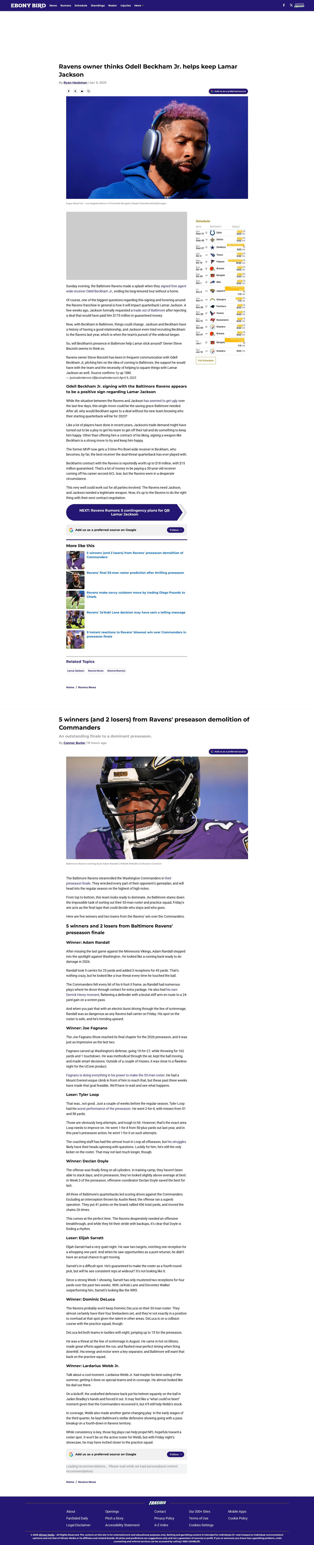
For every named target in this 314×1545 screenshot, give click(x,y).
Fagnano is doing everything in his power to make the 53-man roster (115, 1075)
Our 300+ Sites (199, 1511)
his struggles (177, 1142)
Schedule (81, 5)
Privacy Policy (164, 1518)
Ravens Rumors (116, 670)
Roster (112, 5)
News (53, 5)
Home (70, 687)
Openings (112, 1511)
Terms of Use (198, 1518)
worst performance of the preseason (104, 1109)
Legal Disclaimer (78, 1525)
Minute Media (46, 1534)
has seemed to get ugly (161, 401)
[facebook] (284, 5)
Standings (98, 5)
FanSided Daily (77, 1518)
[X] (291, 5)
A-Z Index (161, 1525)
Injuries (126, 5)
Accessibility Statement (122, 1525)
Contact (160, 1511)
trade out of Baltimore (149, 310)
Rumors (65, 5)
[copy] (88, 91)
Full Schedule (206, 360)
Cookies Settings (201, 1525)
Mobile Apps (237, 1511)
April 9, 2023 (127, 378)
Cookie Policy (238, 1518)
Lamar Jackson (75, 670)
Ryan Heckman (75, 82)
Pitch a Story (114, 1518)
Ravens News (95, 670)
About (70, 1511)
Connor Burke (74, 743)
